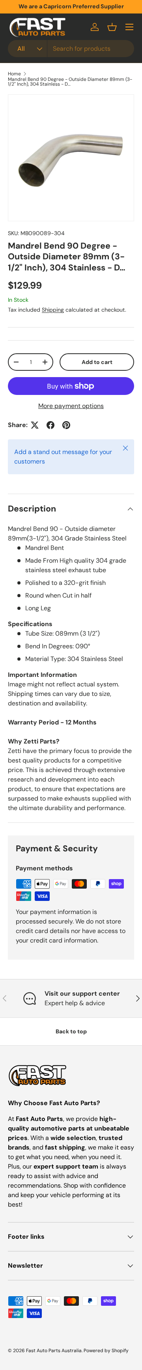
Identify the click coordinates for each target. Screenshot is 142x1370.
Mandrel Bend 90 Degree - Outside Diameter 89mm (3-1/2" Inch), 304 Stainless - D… (70, 81)
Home (14, 73)
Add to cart (97, 362)
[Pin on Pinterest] (66, 425)
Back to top (71, 1031)
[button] (112, 27)
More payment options (71, 406)
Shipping (53, 309)
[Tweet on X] (35, 425)
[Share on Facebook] (50, 425)
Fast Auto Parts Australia (54, 1350)
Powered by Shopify (106, 1350)
